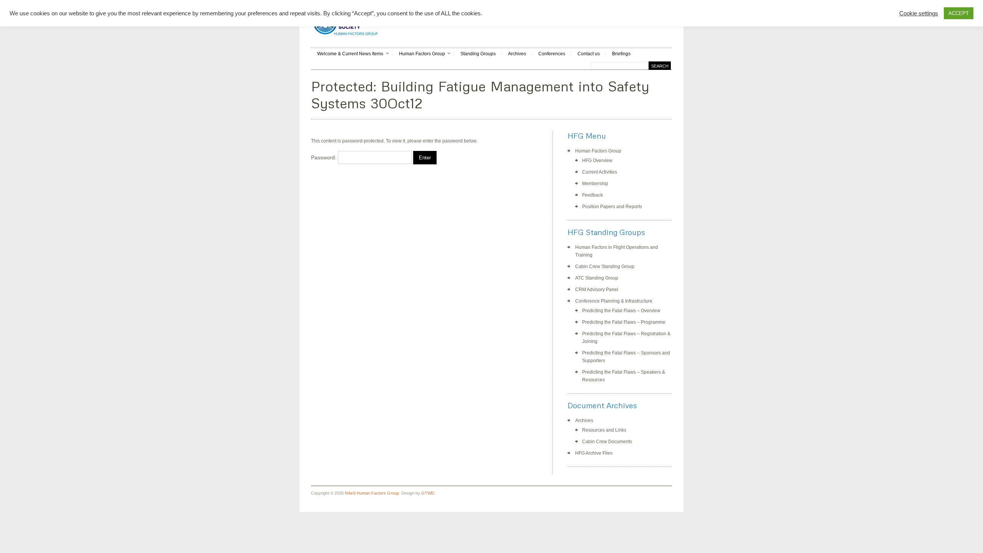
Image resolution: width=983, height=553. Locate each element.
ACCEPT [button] (958, 13)
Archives (517, 53)
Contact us (589, 53)
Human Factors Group (422, 53)
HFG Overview (597, 160)
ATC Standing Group (596, 278)
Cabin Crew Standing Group (604, 266)
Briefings (621, 53)
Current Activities (599, 172)
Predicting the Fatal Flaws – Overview (621, 310)
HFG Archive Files (593, 453)
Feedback (592, 195)
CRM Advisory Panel (596, 289)
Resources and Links (604, 430)
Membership (595, 183)
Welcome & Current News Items (350, 53)
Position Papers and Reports (612, 206)
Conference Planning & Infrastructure (613, 301)
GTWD (427, 493)
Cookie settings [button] (918, 13)
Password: (324, 157)
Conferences (551, 53)
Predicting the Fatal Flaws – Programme (623, 322)
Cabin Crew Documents (607, 441)
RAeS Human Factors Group (372, 493)
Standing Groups (478, 53)
